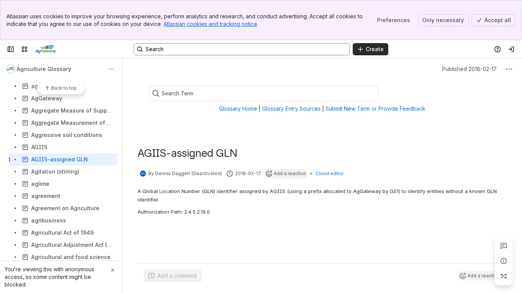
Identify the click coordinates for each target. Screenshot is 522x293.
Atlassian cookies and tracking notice (210, 24)
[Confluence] (46, 49)
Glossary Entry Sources (291, 108)
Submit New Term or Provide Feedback (375, 108)
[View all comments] (504, 246)
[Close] (112, 270)
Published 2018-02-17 (469, 69)
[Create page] (504, 276)
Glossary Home (238, 108)
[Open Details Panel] (504, 261)
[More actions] (111, 69)
